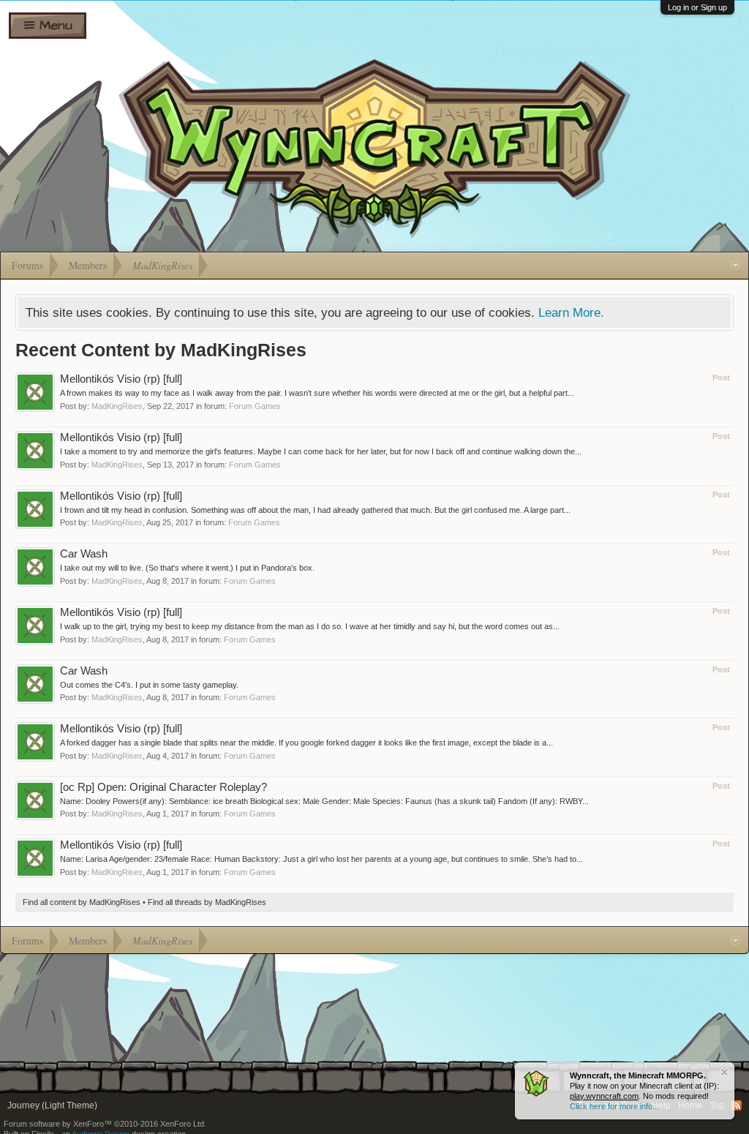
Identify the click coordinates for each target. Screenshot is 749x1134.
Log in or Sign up (697, 7)
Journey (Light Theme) (52, 1105)
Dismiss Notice (724, 1072)
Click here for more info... (614, 1106)
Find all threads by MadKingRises (207, 902)
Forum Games (255, 406)
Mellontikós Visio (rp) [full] (121, 379)
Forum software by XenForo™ (105, 1123)
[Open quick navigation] (735, 265)
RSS (736, 1105)
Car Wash (84, 554)
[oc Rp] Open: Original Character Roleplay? (163, 787)
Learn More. (571, 312)
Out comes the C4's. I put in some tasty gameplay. (149, 684)
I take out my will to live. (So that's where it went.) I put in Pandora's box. (187, 567)
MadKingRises (117, 406)
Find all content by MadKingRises (81, 902)
